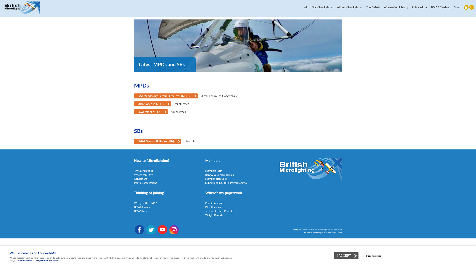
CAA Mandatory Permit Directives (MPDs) (163, 96)
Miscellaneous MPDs (150, 104)
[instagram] (174, 233)
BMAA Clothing (440, 7)
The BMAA (373, 7)
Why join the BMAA (145, 203)
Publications (419, 7)
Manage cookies (373, 255)
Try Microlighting (322, 7)
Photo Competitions (145, 182)
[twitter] (151, 233)
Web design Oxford (335, 232)
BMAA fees (140, 211)
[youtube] (162, 233)
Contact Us (140, 178)
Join (305, 7)
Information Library (395, 7)
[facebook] (139, 233)
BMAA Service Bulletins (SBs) (155, 141)
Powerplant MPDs (148, 112)
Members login (213, 170)
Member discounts (216, 178)
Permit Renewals (214, 203)
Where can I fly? (143, 175)
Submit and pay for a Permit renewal (226, 182)
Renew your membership (219, 175)
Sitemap (295, 229)
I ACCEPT (344, 255)
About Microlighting (349, 7)
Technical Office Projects (219, 211)
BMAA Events (142, 207)
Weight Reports (214, 215)
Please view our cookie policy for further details (40, 260)
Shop (457, 7)
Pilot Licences (213, 207)
